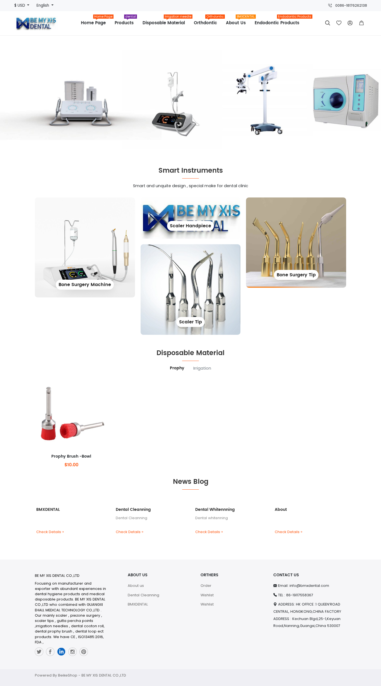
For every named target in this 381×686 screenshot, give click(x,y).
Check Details (48, 531)
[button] (361, 23)
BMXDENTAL (48, 509)
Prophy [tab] (177, 368)
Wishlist (207, 595)
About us (136, 585)
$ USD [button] (20, 5)
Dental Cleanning (133, 509)
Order (206, 585)
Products (125, 21)
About (281, 509)
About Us (238, 21)
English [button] (43, 5)
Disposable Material (166, 21)
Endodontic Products (279, 21)
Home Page (95, 21)
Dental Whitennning (215, 509)
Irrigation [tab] (202, 368)
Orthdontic (207, 21)
